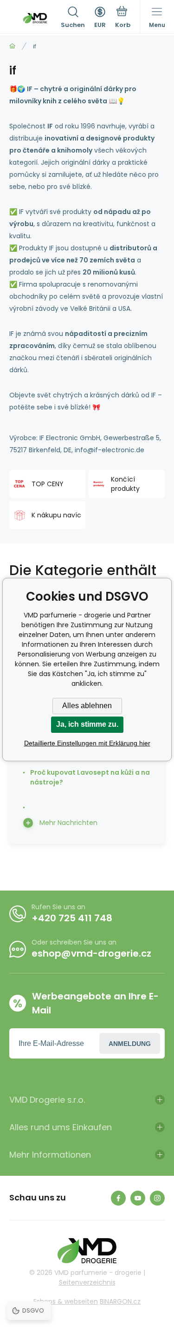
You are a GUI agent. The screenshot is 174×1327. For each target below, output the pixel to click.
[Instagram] (157, 1198)
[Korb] (122, 18)
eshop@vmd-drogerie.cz (91, 953)
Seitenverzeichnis (87, 1282)
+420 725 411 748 (72, 918)
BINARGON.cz (120, 1301)
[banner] (35, 18)
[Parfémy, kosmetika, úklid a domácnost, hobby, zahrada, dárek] (12, 46)
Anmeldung (130, 1043)
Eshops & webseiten (65, 1301)
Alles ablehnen (87, 706)
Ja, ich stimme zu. (87, 724)
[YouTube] (137, 1198)
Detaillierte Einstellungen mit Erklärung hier (87, 743)
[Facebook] (118, 1198)
